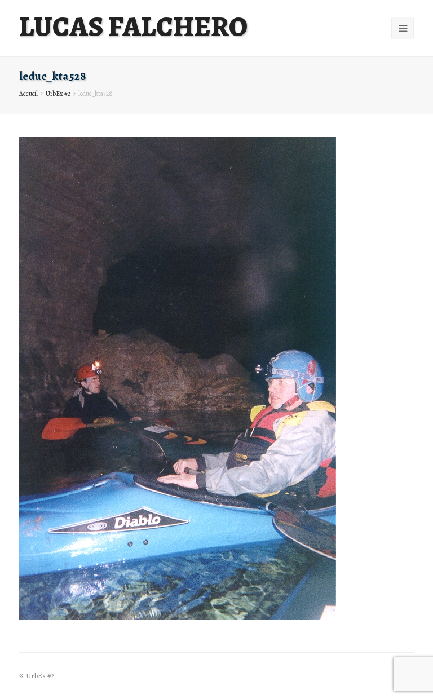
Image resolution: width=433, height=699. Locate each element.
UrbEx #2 (58, 93)
